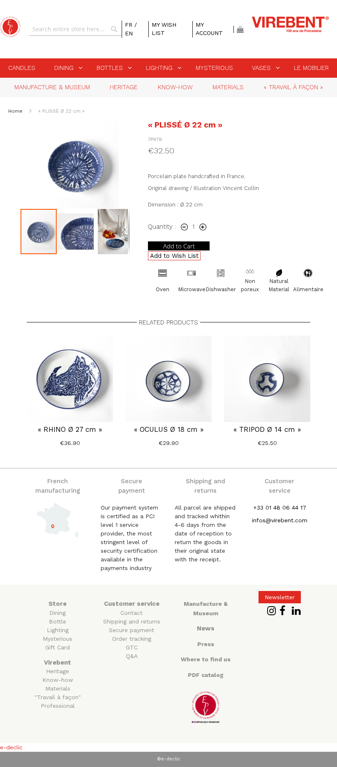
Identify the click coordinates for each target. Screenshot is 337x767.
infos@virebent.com (279, 520)
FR (129, 24)
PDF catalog (206, 675)
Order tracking (131, 638)
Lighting (58, 630)
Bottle (57, 621)
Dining (57, 612)
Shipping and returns (131, 621)
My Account (209, 28)
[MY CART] (240, 29)
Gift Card (57, 647)
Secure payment (131, 630)
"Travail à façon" (58, 697)
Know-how (57, 680)
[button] (76, 231)
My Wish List (164, 28)
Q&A (132, 656)
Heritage (57, 671)
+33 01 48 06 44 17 (279, 507)
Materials (57, 688)
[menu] (168, 68)
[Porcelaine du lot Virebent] (10, 26)
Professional (58, 705)
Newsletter (280, 597)
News (206, 628)
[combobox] (75, 29)
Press (205, 644)
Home (16, 111)
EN (129, 33)
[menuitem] (21, 68)
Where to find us (206, 659)
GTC (132, 647)
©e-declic (168, 759)
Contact (131, 612)
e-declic (11, 747)
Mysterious (57, 638)
